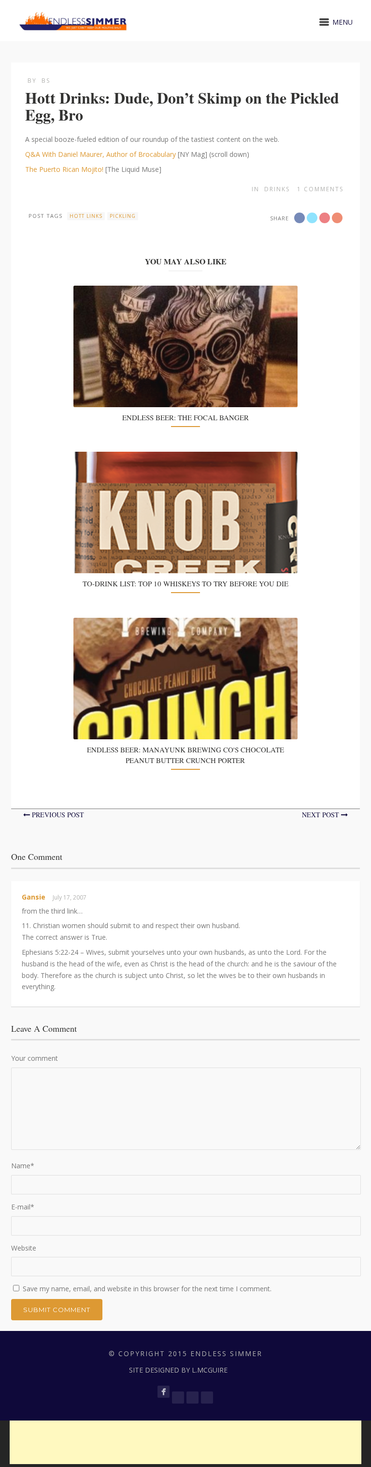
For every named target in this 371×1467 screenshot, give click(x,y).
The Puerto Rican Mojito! (64, 169)
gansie (33, 897)
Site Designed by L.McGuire (178, 1370)
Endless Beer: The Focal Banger (185, 417)
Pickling (123, 216)
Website (23, 1248)
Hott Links (86, 216)
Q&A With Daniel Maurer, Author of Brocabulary (100, 154)
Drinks (277, 189)
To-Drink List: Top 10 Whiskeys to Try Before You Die (185, 583)
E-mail (22, 1206)
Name (22, 1165)
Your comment (34, 1058)
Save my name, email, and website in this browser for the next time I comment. (147, 1288)
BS (46, 80)
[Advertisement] (185, 1442)
